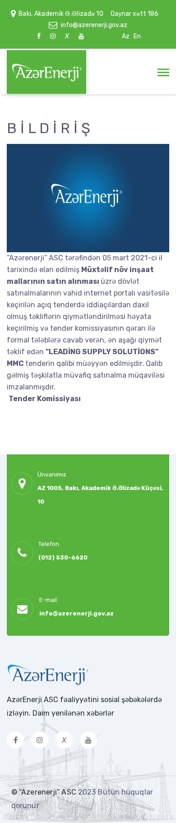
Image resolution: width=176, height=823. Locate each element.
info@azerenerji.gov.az (94, 25)
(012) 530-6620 (63, 557)
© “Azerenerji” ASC (44, 792)
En (137, 36)
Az (126, 36)
